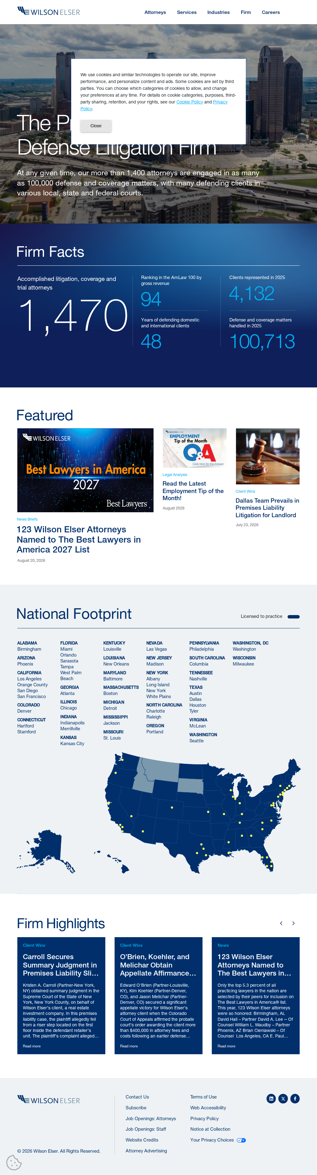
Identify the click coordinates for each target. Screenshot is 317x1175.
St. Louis (112, 737)
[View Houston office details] (206, 855)
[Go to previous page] (281, 923)
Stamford (26, 731)
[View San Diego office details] (122, 831)
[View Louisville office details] (242, 814)
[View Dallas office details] (201, 844)
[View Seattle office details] (122, 760)
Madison (155, 663)
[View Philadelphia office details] (278, 797)
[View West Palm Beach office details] (271, 862)
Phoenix (25, 663)
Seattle (196, 740)
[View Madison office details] (280, 794)
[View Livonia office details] (249, 792)
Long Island (158, 684)
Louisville (112, 649)
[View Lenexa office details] (208, 812)
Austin (195, 693)
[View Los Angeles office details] (120, 825)
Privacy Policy (204, 1118)
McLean (197, 725)
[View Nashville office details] (240, 823)
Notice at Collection (210, 1129)
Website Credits (142, 1139)
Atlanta (67, 693)
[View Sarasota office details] (267, 866)
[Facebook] (295, 1098)
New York (156, 690)
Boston (110, 693)
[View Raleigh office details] (271, 820)
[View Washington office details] (273, 805)
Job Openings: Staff (146, 1129)
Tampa (67, 666)
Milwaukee (243, 663)
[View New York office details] (282, 794)
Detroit (110, 708)
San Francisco (31, 696)
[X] (283, 1098)
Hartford (25, 725)
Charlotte (155, 711)
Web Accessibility (208, 1107)
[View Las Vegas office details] (131, 816)
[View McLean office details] (271, 805)
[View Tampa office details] (262, 857)
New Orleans (116, 663)
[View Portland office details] (116, 773)
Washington (244, 649)
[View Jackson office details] (228, 842)
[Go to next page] (293, 923)
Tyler (193, 711)
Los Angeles (29, 678)
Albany (153, 678)
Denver (24, 711)
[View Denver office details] (172, 807)
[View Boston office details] (289, 786)
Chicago (68, 707)
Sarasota (69, 660)
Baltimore (113, 678)
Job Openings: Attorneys (151, 1118)
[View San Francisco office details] (109, 803)
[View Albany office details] (280, 786)
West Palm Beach (70, 675)
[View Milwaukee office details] (231, 790)
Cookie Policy (189, 101)
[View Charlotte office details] (262, 823)
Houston (197, 705)
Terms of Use (203, 1096)
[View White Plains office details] (282, 792)
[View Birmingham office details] (242, 836)
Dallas (195, 699)
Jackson (111, 723)
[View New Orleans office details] (228, 853)
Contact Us (137, 1096)
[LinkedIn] (271, 1098)
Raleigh (153, 716)
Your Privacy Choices (212, 1139)
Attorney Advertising (146, 1150)
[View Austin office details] (197, 853)
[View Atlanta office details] (251, 836)
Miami (66, 649)
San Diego (27, 690)
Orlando (68, 654)
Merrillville (70, 728)
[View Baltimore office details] (273, 803)
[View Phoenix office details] (142, 831)
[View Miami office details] (271, 866)
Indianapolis (72, 722)
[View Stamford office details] (285, 790)
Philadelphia (201, 649)
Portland (154, 731)
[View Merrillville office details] (235, 799)
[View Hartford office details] (287, 788)
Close (96, 125)
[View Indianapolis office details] (240, 803)
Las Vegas (156, 649)
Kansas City (72, 743)
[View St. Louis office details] (224, 814)
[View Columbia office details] (262, 829)
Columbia (198, 663)
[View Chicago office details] (233, 797)
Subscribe (136, 1107)
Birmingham (29, 649)
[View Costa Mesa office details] (122, 827)
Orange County (32, 684)
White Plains (158, 696)
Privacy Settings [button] (15, 1164)
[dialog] (158, 101)
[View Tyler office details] (203, 849)
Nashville (198, 678)
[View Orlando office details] (267, 857)
